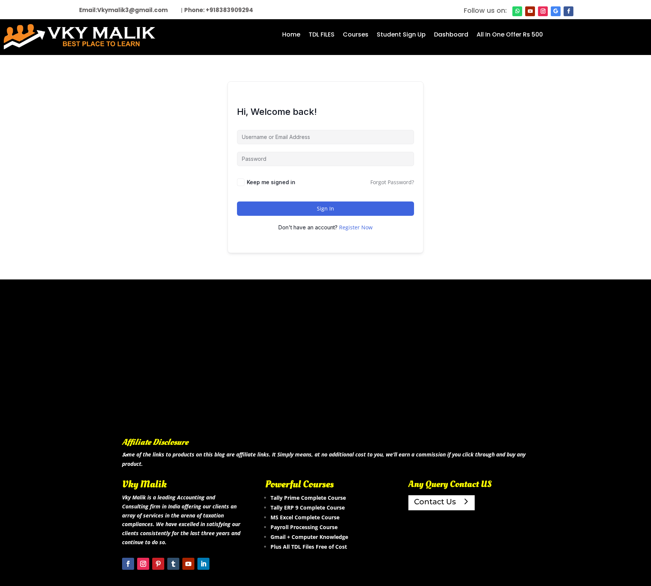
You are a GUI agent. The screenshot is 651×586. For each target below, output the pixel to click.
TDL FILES (322, 35)
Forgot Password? (392, 182)
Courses (355, 35)
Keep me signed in (271, 182)
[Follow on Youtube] (530, 11)
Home (291, 35)
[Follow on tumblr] (173, 564)
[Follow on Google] (556, 11)
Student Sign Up (401, 35)
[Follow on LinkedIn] (203, 564)
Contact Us (435, 501)
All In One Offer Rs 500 (510, 35)
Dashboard (451, 35)
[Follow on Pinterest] (158, 564)
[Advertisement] (325, 370)
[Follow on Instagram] (543, 11)
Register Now (356, 227)
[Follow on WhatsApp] (517, 11)
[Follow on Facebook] (568, 11)
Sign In (325, 208)
